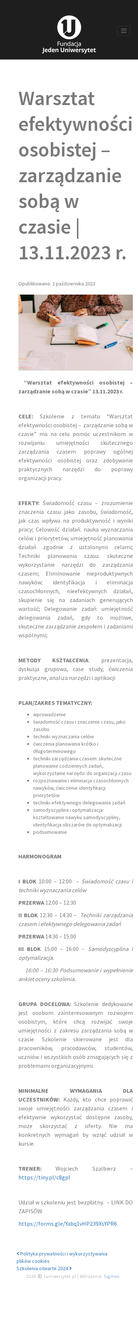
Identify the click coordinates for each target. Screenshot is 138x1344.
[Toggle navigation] (123, 31)
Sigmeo (112, 1276)
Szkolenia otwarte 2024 (43, 1268)
